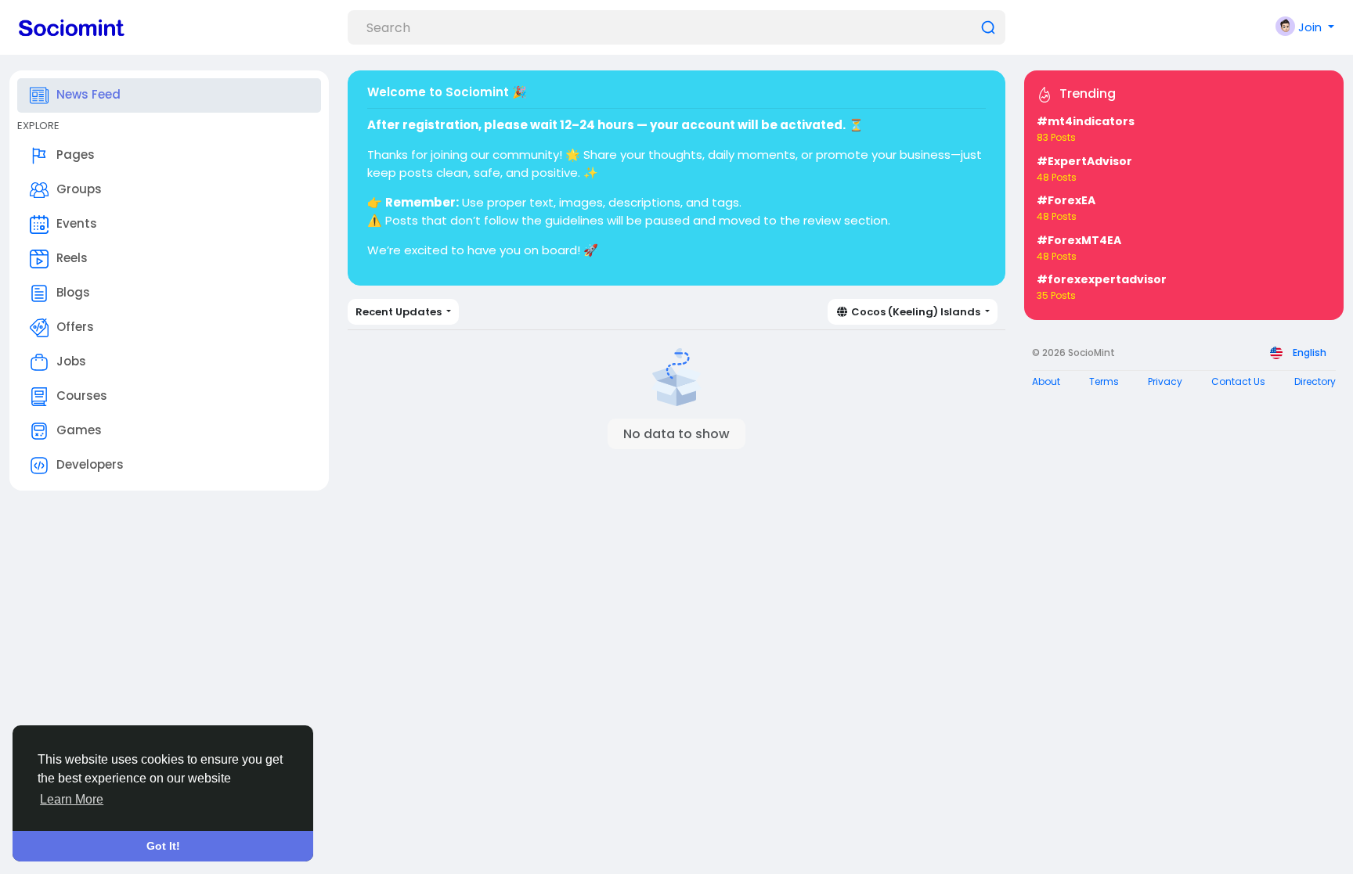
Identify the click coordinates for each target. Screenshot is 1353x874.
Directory (1315, 381)
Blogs (73, 292)
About (1046, 381)
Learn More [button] (71, 799)
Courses (81, 395)
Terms (1104, 381)
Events (76, 223)
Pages (75, 154)
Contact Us (1238, 381)
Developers (90, 464)
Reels (72, 258)
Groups (79, 189)
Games (79, 430)
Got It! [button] (163, 846)
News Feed (88, 94)
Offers (75, 326)
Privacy (1165, 381)
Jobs (71, 361)
